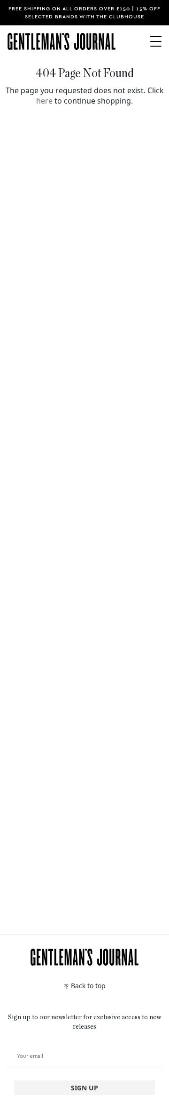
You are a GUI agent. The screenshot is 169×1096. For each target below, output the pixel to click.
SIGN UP (84, 1087)
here (44, 101)
